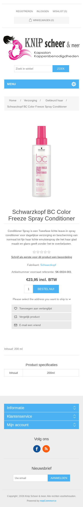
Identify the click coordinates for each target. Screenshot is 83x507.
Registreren (24, 11)
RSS (46, 448)
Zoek (60, 68)
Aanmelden (59, 478)
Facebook (37, 448)
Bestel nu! (46, 289)
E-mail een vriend (30, 325)
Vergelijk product (29, 316)
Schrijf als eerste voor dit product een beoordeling (41, 257)
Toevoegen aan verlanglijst (35, 308)
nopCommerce (48, 500)
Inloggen (43, 11)
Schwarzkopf (48, 264)
